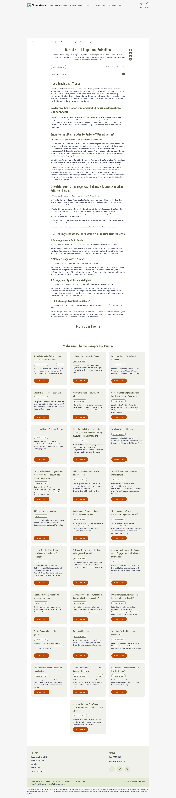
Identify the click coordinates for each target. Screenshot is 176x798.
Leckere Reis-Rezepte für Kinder (86, 356)
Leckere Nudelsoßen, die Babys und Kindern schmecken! (87, 669)
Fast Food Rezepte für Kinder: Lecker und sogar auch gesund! (88, 552)
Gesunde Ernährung (63, 42)
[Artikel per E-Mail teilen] (130, 56)
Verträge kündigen (79, 781)
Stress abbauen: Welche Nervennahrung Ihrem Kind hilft (124, 513)
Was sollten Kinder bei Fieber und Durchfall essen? (125, 669)
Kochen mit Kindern (81, 631)
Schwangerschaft (115, 5)
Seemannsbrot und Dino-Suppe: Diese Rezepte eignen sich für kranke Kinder (88, 707)
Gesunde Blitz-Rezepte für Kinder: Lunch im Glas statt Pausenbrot (125, 394)
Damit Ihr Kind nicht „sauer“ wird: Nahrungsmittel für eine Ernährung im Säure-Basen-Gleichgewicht (87, 432)
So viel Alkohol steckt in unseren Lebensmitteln (124, 473)
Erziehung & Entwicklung (58, 5)
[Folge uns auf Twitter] (120, 769)
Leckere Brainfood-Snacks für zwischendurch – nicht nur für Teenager (46, 553)
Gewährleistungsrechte (57, 784)
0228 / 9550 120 (115, 757)
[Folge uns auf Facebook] (112, 769)
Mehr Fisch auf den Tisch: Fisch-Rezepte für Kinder (86, 473)
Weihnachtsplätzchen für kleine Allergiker (86, 394)
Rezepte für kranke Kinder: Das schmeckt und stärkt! (47, 596)
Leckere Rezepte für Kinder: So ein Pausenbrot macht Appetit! (125, 596)
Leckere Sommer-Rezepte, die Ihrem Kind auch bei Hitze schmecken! (87, 596)
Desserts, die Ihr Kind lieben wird (47, 392)
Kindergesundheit (76, 5)
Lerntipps (89, 5)
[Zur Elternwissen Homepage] (36, 5)
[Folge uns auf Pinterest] (127, 769)
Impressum (66, 781)
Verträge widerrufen (38, 784)
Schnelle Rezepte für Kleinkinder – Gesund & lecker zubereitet (48, 358)
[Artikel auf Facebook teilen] (130, 50)
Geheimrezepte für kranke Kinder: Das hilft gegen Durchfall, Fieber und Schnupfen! (126, 553)
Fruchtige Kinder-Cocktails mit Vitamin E (123, 358)
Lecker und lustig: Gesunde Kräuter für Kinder (48, 431)
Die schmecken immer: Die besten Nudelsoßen (48, 669)
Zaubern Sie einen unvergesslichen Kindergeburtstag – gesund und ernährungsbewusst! (48, 474)
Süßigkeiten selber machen (45, 511)
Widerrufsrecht (36, 781)
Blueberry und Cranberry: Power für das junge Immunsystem (87, 513)
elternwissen (35, 42)
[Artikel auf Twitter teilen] (130, 53)
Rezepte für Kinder (78, 42)
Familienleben (100, 5)
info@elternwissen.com (117, 761)
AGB (58, 781)
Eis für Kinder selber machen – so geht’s (47, 633)
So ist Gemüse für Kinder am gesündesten (123, 633)
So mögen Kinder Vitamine (122, 429)
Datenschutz (49, 781)
